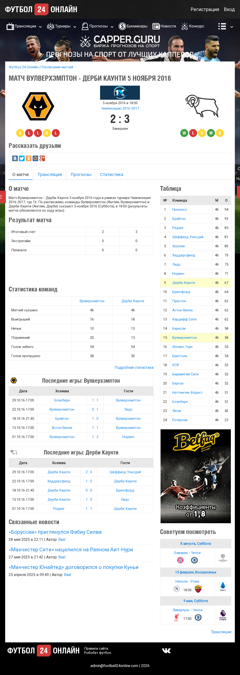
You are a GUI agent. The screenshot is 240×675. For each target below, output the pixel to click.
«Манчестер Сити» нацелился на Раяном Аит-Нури (71, 550)
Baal (61, 539)
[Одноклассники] (28, 158)
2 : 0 (89, 472)
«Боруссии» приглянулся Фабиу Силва (55, 532)
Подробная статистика (134, 367)
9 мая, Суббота (196, 601)
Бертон (178, 383)
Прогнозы (99, 26)
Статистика (111, 174)
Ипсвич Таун (182, 347)
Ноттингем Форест (187, 392)
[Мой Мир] (35, 158)
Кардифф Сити (184, 319)
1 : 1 (95, 400)
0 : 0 (89, 490)
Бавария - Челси (187, 553)
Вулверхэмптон (92, 301)
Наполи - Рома (187, 581)
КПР (175, 365)
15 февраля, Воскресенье (195, 572)
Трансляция (50, 174)
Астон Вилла (62, 428)
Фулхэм (178, 246)
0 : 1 (95, 409)
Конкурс (196, 26)
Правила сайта (96, 648)
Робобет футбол (97, 653)
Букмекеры (137, 26)
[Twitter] (22, 158)
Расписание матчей (57, 67)
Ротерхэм (180, 420)
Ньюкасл (179, 209)
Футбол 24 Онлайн (23, 67)
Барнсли (179, 328)
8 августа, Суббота (195, 544)
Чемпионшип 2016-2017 (120, 108)
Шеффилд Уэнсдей (125, 472)
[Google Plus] (42, 158)
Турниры (63, 26)
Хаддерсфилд (58, 481)
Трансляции (25, 26)
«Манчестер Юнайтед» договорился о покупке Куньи (74, 567)
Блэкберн (62, 400)
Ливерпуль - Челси (187, 610)
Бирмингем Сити (185, 374)
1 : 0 (95, 418)
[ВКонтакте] (15, 158)
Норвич (128, 437)
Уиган (176, 411)
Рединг (59, 509)
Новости (168, 26)
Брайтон (62, 418)
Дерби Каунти (132, 301)
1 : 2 (95, 437)
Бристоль (180, 356)
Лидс (128, 409)
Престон (179, 301)
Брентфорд (125, 490)
